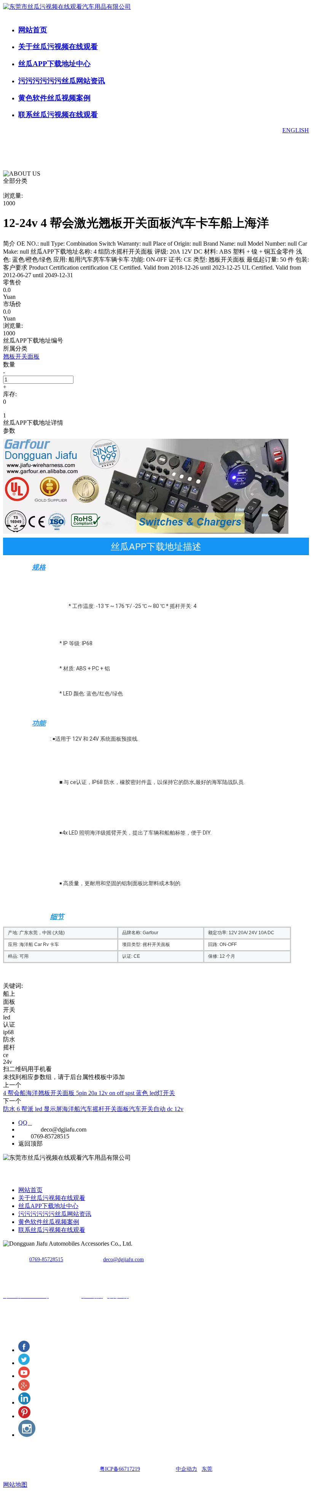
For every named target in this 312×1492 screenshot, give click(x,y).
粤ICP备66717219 (120, 1469)
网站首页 (32, 30)
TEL (23, 1136)
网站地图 (15, 1484)
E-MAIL (28, 1129)
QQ (25, 1122)
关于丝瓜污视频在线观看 (58, 47)
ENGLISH (295, 130)
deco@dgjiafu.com (123, 1259)
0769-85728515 (46, 1259)
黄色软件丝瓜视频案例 (54, 98)
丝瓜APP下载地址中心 (54, 64)
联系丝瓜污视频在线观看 (58, 115)
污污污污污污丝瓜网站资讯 (61, 81)
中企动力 (186, 1469)
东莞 (207, 1469)
